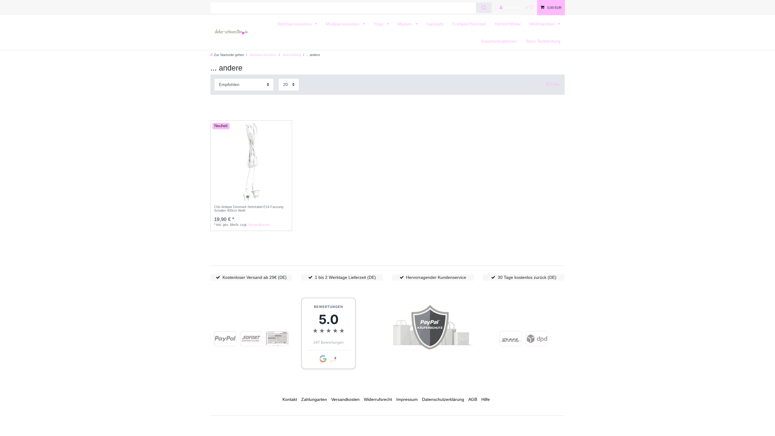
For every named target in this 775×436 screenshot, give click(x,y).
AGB (472, 399)
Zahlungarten (314, 399)
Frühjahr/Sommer (469, 23)
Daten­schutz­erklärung (443, 399)
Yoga (379, 23)
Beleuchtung (291, 55)
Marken (405, 23)
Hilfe (485, 399)
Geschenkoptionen (499, 41)
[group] (251, 161)
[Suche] (483, 7)
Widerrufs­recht (378, 399)
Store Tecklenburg (543, 41)
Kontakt (289, 399)
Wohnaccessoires (295, 23)
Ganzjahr (435, 23)
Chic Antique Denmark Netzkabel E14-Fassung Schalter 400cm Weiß (248, 208)
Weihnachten (542, 23)
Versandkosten (259, 224)
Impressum (407, 399)
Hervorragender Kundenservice (436, 277)
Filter (554, 84)
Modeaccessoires (343, 23)
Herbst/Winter (508, 23)
